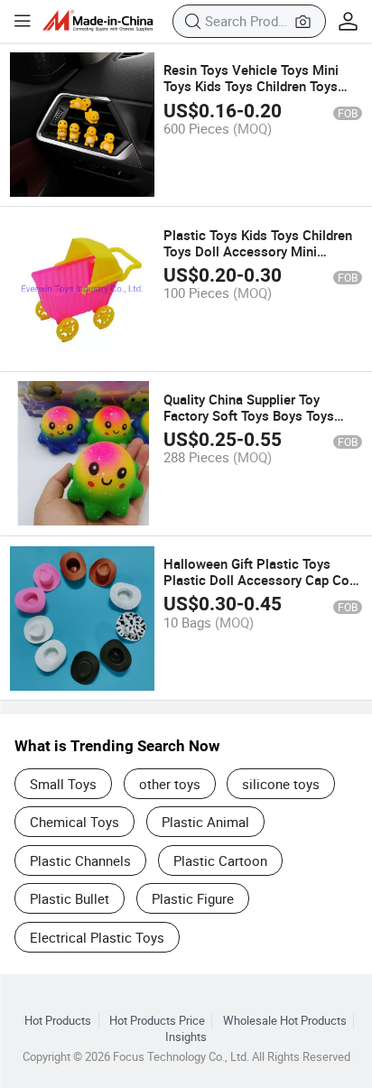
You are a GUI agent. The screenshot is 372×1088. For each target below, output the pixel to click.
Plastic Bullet (69, 898)
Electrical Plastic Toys (97, 937)
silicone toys (281, 784)
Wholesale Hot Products (285, 1020)
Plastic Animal (205, 822)
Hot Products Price (157, 1020)
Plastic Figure (193, 898)
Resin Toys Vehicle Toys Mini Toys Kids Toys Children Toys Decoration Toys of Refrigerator (258, 85)
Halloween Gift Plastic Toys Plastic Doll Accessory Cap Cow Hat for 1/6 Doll (261, 579)
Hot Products (57, 1020)
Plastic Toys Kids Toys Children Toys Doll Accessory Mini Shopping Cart (257, 251)
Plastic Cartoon (220, 860)
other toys (169, 784)
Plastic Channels (80, 860)
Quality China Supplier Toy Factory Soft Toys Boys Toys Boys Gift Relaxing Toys (248, 415)
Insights (186, 1037)
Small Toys (63, 784)
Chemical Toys (74, 822)
